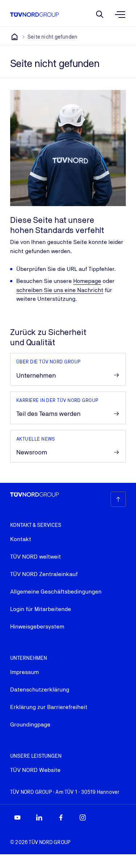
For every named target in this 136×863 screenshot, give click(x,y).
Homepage (87, 280)
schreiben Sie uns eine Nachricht (59, 290)
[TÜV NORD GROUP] (14, 36)
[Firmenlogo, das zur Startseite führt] (34, 14)
